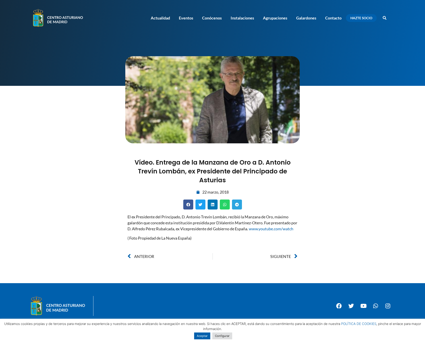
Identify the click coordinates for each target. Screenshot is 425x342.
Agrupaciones (275, 18)
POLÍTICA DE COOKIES (358, 324)
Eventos (186, 18)
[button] (384, 18)
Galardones (306, 18)
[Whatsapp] (375, 305)
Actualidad (160, 18)
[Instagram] (387, 305)
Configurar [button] (222, 336)
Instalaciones (242, 18)
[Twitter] (351, 305)
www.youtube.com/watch (271, 228)
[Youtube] (363, 305)
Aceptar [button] (202, 336)
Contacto (333, 18)
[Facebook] (339, 305)
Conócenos (212, 18)
